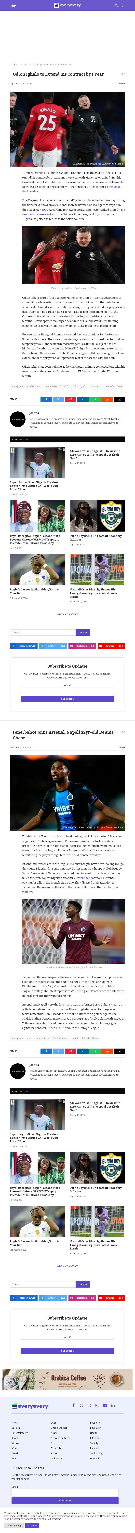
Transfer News (114, 386)
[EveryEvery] (67, 5)
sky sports (96, 386)
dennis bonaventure (38, 1038)
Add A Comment (67, 614)
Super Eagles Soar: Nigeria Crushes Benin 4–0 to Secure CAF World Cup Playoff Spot (34, 486)
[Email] (13, 219)
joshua (15, 84)
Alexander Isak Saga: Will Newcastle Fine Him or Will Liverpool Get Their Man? (95, 455)
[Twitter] (13, 189)
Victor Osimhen (84, 878)
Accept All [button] (32, 1525)
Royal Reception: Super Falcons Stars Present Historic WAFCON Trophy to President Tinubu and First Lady (35, 539)
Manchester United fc (57, 386)
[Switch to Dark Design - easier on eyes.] (121, 5)
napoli (74, 1038)
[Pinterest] (13, 196)
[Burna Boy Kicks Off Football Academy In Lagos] (97, 516)
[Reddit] (13, 204)
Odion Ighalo (79, 386)
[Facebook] (13, 181)
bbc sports (17, 386)
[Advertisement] (67, 37)
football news (34, 386)
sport (122, 84)
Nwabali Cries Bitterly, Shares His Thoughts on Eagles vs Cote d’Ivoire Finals (94, 593)
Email (68, 685)
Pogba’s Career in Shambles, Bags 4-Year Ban (34, 591)
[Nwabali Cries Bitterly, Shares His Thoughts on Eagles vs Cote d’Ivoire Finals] (97, 569)
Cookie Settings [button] (14, 1525)
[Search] (116, 5)
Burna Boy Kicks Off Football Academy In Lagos (96, 537)
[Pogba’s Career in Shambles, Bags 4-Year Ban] (37, 569)
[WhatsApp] (13, 212)
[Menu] (14, 5)
